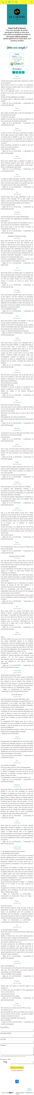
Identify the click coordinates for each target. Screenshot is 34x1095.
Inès (17, 400)
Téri (17, 268)
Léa (17, 192)
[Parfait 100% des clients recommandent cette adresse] (17, 65)
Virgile (17, 462)
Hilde (17, 316)
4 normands (17, 671)
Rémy (17, 108)
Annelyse (17, 290)
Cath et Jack (17, 847)
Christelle (17, 212)
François (17, 482)
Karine (17, 542)
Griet (17, 821)
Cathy (17, 338)
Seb (17, 925)
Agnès (17, 737)
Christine (17, 981)
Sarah (17, 156)
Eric (17, 761)
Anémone (17, 961)
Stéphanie (17, 428)
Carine (17, 370)
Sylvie (17, 444)
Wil (17, 606)
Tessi (17, 174)
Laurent (17, 508)
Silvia (17, 632)
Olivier (17, 901)
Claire (17, 1003)
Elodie (17, 128)
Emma (17, 76)
